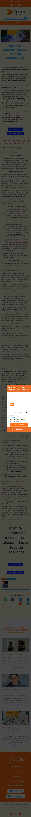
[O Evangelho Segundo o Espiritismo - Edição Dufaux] (20, 394)
